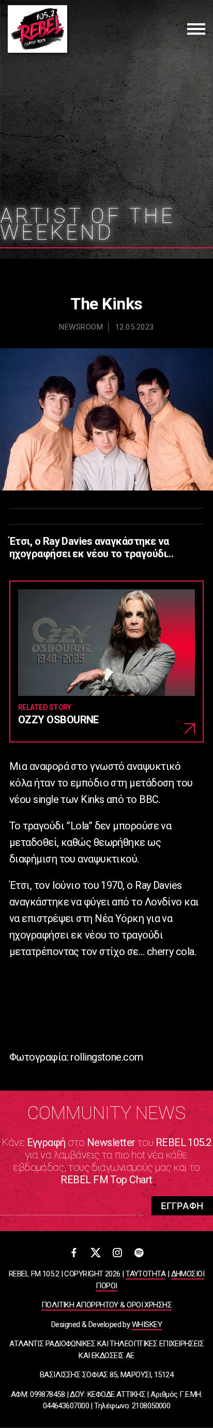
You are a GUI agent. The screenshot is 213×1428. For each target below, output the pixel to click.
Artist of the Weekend (87, 224)
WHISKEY (147, 1324)
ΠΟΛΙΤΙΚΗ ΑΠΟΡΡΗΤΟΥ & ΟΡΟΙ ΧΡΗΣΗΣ (106, 1305)
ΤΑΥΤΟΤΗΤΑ (145, 1273)
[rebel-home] (37, 29)
